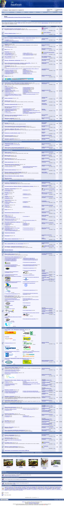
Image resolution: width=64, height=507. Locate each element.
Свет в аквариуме (9, 53)
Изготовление (8, 190)
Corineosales (45, 83)
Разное (25, 72)
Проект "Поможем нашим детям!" (29, 409)
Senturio (44, 311)
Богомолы (25, 206)
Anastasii (44, 197)
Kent (43, 152)
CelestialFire (44, 254)
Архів (60, 499)
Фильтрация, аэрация (9, 71)
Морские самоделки (9, 166)
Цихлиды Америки (27, 87)
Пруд (3, 241)
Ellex (43, 243)
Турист (43, 488)
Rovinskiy (10, 475)
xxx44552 (44, 435)
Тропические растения (10, 220)
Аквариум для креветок (10, 109)
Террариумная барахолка (10, 384)
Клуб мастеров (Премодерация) (11, 298)
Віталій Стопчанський (32, 502)
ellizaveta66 (28, 489)
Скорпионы (26, 201)
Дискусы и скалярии (9, 87)
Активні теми (6, 12)
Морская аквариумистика (7, 150)
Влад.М (44, 375)
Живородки (8, 91)
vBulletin (23, 501)
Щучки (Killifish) (26, 91)
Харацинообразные (27, 88)
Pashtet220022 (48, 488)
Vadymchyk (44, 63)
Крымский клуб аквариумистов (29, 265)
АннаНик (39, 488)
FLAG (44, 389)
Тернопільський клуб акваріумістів (30, 281)
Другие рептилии (27, 194)
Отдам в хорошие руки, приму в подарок (31, 382)
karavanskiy (44, 430)
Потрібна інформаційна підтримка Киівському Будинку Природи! (17, 17)
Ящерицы (25, 193)
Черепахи (7, 193)
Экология (7, 410)
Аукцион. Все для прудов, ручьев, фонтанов (31, 391)
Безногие (25, 197)
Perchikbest (34, 487)
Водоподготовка (26, 71)
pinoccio (44, 223)
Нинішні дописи (50, 12)
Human (44, 39)
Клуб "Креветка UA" (27, 302)
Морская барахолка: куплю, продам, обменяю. (32, 383)
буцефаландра (45, 385)
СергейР (44, 139)
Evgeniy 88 (17, 489)
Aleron (44, 45)
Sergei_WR (54, 487)
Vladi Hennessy (17, 487)
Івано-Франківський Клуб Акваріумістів (30, 264)
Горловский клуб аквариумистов (11, 259)
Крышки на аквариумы (9, 70)
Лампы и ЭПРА (26, 53)
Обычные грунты (9, 57)
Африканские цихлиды (10, 88)
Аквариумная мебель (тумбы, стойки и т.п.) (31, 68)
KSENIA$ (44, 467)
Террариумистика (5, 180)
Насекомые (26, 224)
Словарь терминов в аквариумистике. (12, 40)
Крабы (25, 111)
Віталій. (13, 488)
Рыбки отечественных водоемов (29, 94)
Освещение (26, 70)
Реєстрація (22, 12)
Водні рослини (5, 121)
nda (16, 488)
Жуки (6, 206)
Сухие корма (26, 216)
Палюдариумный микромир (28, 229)
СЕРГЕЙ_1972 (45, 219)
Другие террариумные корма (11, 217)
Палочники (7, 203)
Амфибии (25, 223)
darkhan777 (48, 489)
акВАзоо (44, 380)
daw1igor (53, 489)
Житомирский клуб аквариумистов (30, 262)
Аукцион (15, 12)
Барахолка (4, 365)
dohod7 (8, 466)
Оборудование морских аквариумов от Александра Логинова (30, 167)
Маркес (44, 271)
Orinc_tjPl (44, 228)
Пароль (48, 10)
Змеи (6, 194)
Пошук (58, 12)
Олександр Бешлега (46, 411)
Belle (50, 487)
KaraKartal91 (58, 489)
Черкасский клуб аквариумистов (29, 290)
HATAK (44, 129)
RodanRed (20, 488)
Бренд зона (4, 327)
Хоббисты (25, 415)
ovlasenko (44, 169)
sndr (13, 489)
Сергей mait (30, 488)
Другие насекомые (27, 207)
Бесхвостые (8, 198)
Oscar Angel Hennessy (9, 487)
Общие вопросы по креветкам (11, 108)
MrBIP (7, 488)
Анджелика (44, 273)
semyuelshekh (45, 193)
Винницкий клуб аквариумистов (29, 258)
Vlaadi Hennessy (24, 487)
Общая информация (6, 403)
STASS (44, 126)
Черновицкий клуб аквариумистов (11, 293)
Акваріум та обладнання (7, 42)
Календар (41, 12)
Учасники (34, 12)
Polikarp (44, 101)
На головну (56, 499)
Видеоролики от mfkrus (28, 416)
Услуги (7, 385)
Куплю (7, 381)
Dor (7, 475)
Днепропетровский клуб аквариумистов (31, 259)
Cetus (44, 369)
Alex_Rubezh (23, 489)
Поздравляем (8, 422)
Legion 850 (44, 60)
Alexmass (44, 443)
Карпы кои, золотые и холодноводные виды (31, 92)
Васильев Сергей (41, 489)
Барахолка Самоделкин (28, 73)
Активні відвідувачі (5, 473)
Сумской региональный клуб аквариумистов (13, 281)
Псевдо (48, 9)
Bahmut (6, 475)
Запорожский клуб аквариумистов (11, 264)
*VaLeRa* (44, 427)
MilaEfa (14, 483)
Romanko (44, 183)
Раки (6, 111)
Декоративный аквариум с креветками (30, 110)
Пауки (7, 201)
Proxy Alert (30, 503)
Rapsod (44, 115)
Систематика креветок (28, 108)
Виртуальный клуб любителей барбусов (13, 299)
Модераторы (8, 415)
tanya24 (44, 406)
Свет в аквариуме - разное (28, 54)
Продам (25, 381)
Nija (10, 489)
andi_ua (54, 488)
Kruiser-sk (59, 487)
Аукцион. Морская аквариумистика (12, 391)
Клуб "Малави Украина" (28, 310)
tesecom (46, 487)
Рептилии (7, 223)
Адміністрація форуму (38, 452)
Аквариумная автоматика (10, 72)
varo (43, 209)
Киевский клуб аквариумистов (11, 265)
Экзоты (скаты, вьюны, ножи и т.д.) (12, 94)
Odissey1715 (26, 488)
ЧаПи (29, 12)
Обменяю (7, 382)
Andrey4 (44, 391)
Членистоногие (8, 224)
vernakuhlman (45, 57)
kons (38, 487)
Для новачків (4, 36)
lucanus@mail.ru (34, 489)
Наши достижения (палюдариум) (11, 230)
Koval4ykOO (45, 53)
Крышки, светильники (9, 54)
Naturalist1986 (45, 104)
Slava (13, 475)
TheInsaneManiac (36, 503)
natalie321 (44, 69)
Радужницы (26, 90)
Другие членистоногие (9, 202)
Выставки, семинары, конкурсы (11, 409)
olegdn (35, 488)
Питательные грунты (27, 57)
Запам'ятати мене (59, 9)
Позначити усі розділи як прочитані (28, 452)
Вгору (63, 499)
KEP (43, 280)
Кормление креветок (27, 109)
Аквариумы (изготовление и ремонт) (12, 68)
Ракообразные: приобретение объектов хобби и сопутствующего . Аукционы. (32, 113)
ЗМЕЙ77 (44, 49)
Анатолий (44, 212)
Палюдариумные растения (10, 229)
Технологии (8, 73)
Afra (43, 278)
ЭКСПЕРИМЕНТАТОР (46, 201)
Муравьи (25, 202)
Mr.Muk (42, 487)
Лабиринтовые (8, 89)
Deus (43, 144)
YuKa (9, 488)
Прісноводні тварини (6, 81)
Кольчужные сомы (27, 89)
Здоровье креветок (9, 112)
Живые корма (8, 216)
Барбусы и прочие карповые (11, 90)
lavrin (43, 313)
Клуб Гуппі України (27, 298)
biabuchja (44, 29)
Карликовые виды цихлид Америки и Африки (13, 95)
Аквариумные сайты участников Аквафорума (13, 439)
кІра (43, 118)
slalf (43, 33)
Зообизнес (7, 416)
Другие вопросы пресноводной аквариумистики (12, 141)
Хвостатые (7, 197)
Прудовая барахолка (27, 384)
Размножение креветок (10, 110)
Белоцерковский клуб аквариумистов (12, 258)
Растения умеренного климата (29, 220)
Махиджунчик (45, 186)
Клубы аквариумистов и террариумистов (10, 252)
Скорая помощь (26, 39)
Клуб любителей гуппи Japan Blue (30, 318)
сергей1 (44, 155)
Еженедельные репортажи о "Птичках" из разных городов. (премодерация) (12, 370)
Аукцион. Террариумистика (10, 392)
